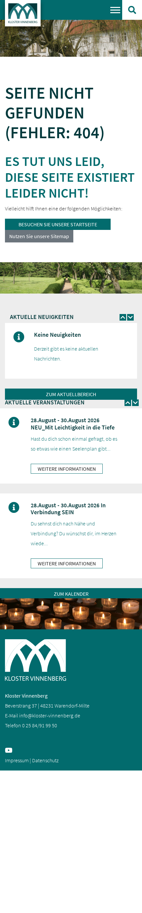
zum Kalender (71, 593)
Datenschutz (45, 760)
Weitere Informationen (67, 468)
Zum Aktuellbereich (71, 394)
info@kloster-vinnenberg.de (49, 715)
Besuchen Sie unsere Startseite (57, 224)
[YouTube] (10, 750)
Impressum (17, 760)
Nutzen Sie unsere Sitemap (39, 236)
